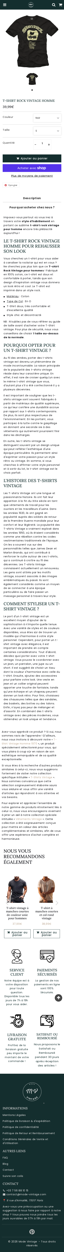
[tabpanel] (32, 78)
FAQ (5, 1157)
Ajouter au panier (19, 934)
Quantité (9, 143)
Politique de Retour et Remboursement (29, 1133)
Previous (7, 903)
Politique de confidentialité (21, 1127)
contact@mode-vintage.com (26, 1194)
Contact (8, 1170)
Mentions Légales (14, 1115)
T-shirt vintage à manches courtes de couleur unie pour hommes (17, 913)
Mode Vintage (28, 1241)
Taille (6, 130)
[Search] (54, 5)
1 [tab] (32, 90)
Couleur (8, 117)
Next (57, 903)
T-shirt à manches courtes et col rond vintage (46, 913)
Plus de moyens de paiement (32, 176)
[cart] (60, 5)
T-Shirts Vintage (41, 777)
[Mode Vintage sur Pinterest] (32, 1233)
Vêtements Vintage (29, 819)
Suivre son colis (13, 1176)
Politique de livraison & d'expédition (26, 1121)
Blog (5, 1164)
